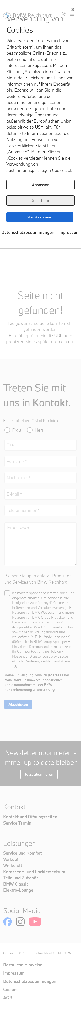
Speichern (40, 200)
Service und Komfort (22, 853)
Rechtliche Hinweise (22, 964)
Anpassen (40, 184)
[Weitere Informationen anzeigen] (15, 666)
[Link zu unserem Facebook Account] (7, 921)
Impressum (69, 232)
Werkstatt (12, 865)
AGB (7, 997)
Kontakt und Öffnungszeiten (30, 816)
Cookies (11, 989)
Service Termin (17, 823)
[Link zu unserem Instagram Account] (20, 921)
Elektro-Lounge (18, 890)
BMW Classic (15, 884)
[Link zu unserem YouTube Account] (35, 921)
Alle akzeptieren (40, 217)
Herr (39, 430)
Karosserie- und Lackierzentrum (34, 871)
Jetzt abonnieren (39, 774)
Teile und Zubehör (20, 877)
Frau (16, 430)
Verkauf (10, 859)
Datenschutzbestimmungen (27, 232)
